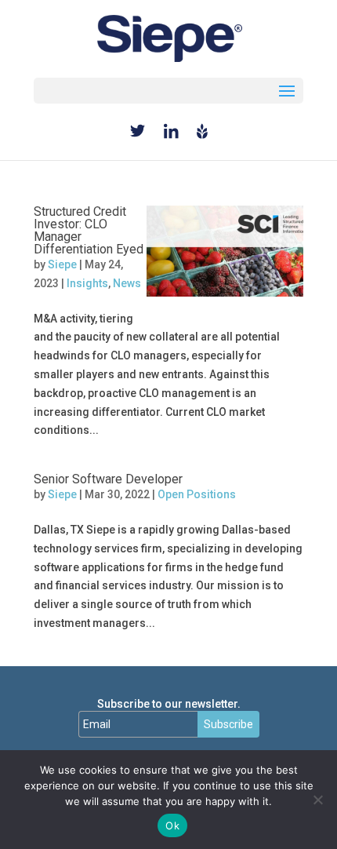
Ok (172, 825)
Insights (87, 283)
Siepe (62, 264)
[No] (317, 799)
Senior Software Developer (108, 479)
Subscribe (228, 724)
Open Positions (197, 494)
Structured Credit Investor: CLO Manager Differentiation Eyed (88, 230)
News (127, 283)
